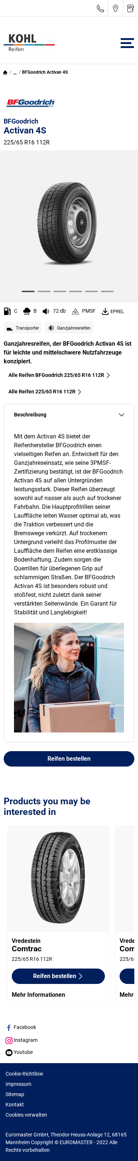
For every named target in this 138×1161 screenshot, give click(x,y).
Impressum (18, 1084)
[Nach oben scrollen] (118, 1145)
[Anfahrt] (115, 8)
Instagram (25, 1040)
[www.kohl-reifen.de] (27, 43)
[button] (15, 72)
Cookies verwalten (26, 1115)
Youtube (23, 1052)
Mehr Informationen (38, 994)
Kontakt (15, 1104)
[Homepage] (5, 72)
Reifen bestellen (69, 758)
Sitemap (15, 1094)
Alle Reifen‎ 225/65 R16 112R (41, 391)
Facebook (24, 1027)
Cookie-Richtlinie (24, 1074)
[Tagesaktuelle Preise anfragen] (130, 8)
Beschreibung (30, 415)
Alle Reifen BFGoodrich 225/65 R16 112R (56, 375)
